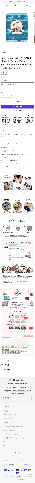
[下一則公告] (32, 2)
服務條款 (16, 479)
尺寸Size (3, 77)
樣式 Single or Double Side (7, 84)
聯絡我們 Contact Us (9, 411)
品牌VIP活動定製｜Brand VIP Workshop (14, 419)
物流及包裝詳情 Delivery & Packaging (13, 438)
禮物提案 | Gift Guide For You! (11, 415)
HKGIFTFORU (9, 476)
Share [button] (4, 52)
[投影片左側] (14, 47)
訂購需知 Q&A (7, 422)
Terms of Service (7, 442)
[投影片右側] (21, 47)
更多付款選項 (17, 110)
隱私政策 (30, 476)
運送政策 (21, 479)
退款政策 (25, 476)
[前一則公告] (3, 2)
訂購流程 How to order (9, 430)
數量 (2, 92)
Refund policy (7, 445)
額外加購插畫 (14, 160)
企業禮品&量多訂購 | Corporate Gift (13, 426)
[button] (3, 6)
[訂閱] (30, 398)
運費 (7, 74)
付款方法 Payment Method (10, 434)
